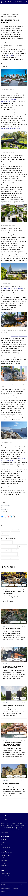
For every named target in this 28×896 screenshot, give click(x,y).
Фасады (23, 659)
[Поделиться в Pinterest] (8, 516)
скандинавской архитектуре (10, 128)
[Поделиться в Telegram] (11, 516)
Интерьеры (4, 865)
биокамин (9, 55)
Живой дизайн (15, 14)
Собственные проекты (20, 735)
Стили (24, 584)
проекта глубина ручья (19, 336)
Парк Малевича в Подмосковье (13, 705)
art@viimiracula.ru (6, 873)
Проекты (3, 839)
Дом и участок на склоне (11, 628)
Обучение (4, 844)
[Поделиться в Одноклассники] (5, 516)
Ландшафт (18, 584)
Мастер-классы (5, 847)
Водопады (11, 584)
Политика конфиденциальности (9, 888)
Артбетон (5, 584)
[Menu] (1, 2)
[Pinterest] (2, 879)
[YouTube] (5, 879)
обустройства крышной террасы (12, 288)
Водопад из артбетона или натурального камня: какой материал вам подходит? (12, 744)
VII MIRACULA (5, 14)
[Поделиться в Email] (14, 516)
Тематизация (17, 659)
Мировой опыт (5, 855)
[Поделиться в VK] (2, 516)
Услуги (3, 842)
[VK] (8, 879)
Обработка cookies (6, 891)
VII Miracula (8, 1)
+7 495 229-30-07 (6, 875)
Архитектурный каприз (11, 783)
